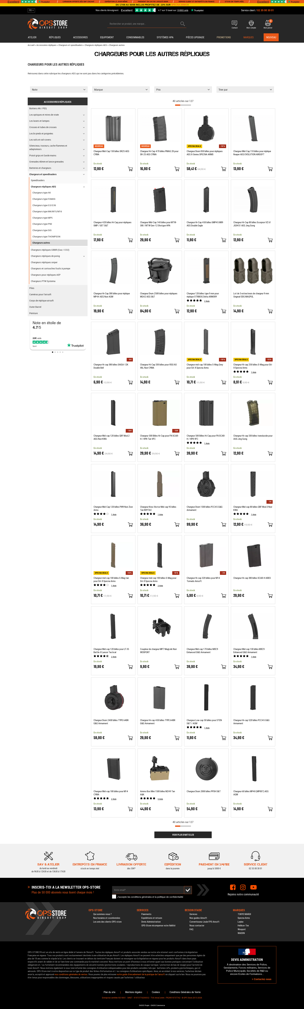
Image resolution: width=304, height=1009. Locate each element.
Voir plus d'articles (183, 835)
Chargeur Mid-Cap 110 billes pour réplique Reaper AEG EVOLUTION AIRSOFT (252, 153)
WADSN (241, 933)
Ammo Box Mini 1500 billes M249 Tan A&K (157, 793)
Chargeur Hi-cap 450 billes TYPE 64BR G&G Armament (157, 722)
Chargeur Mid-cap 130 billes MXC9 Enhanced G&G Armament (249, 651)
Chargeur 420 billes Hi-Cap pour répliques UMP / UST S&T (112, 224)
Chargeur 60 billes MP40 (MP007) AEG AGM (251, 793)
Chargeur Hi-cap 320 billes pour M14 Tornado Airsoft (203, 580)
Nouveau (271, 37)
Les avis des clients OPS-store (107, 921)
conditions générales (141, 896)
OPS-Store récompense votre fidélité (158, 925)
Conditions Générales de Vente (185, 992)
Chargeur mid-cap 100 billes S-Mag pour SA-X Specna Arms (158, 580)
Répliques (55, 37)
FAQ (191, 929)
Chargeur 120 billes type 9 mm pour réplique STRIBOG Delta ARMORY (203, 295)
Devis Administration (151, 921)
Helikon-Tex (243, 925)
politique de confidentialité (170, 896)
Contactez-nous (262, 979)
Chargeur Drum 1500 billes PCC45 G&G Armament (204, 508)
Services (193, 914)
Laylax (241, 921)
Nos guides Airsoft (198, 918)
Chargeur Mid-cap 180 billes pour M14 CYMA (111, 793)
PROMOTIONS (224, 37)
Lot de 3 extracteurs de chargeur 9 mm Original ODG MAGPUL (251, 295)
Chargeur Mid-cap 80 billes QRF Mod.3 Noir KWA (252, 508)
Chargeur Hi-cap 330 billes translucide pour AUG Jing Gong (252, 437)
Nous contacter (197, 925)
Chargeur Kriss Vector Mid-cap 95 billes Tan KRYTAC (158, 508)
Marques (248, 37)
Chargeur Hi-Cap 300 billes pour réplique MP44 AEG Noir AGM (112, 295)
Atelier (32, 37)
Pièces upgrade (195, 37)
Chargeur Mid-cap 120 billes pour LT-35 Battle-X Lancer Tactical (111, 651)
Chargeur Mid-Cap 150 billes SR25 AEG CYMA (111, 153)
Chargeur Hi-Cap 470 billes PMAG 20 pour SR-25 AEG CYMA (159, 153)
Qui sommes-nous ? (102, 914)
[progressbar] (183, 105)
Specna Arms (244, 918)
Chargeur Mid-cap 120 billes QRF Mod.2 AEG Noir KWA (112, 437)
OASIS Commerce (158, 1005)
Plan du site (109, 992)
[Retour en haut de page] (300, 602)
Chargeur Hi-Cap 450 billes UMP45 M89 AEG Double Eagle (205, 224)
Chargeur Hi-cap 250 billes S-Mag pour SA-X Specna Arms (252, 366)
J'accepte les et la (150, 896)
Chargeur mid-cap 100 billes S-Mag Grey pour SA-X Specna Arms (205, 366)
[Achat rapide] (130, 168)
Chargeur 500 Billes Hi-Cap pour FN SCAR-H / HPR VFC (206, 437)
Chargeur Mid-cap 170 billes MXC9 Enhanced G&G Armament (202, 651)
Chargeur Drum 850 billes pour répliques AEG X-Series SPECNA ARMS (205, 153)
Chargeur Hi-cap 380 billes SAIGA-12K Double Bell (111, 366)
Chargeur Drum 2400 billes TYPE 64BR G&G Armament (111, 722)
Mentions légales (133, 992)
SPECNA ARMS (179, 4)
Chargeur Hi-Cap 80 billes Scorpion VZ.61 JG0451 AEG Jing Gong (252, 224)
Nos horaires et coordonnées (106, 918)
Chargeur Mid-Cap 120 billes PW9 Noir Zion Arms (113, 508)
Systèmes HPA (165, 37)
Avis (206, 301)
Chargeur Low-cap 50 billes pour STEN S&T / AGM (204, 722)
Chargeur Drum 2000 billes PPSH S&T (204, 791)
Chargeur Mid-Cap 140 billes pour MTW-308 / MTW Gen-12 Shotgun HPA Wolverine (158, 224)
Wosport (242, 929)
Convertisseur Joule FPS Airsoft (204, 921)
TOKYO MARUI (244, 914)
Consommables (135, 37)
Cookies (156, 992)
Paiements (146, 914)
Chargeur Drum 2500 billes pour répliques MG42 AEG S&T (158, 295)
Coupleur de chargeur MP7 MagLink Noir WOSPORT (158, 651)
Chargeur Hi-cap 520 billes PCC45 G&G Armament (251, 722)
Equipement (107, 37)
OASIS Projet (144, 1005)
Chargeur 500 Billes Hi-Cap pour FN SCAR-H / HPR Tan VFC (159, 437)
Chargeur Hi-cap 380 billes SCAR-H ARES (252, 578)
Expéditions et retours (151, 918)
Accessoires (80, 37)
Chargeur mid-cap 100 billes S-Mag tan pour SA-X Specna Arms (111, 580)
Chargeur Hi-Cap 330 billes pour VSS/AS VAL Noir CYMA (158, 366)
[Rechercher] (182, 24)
